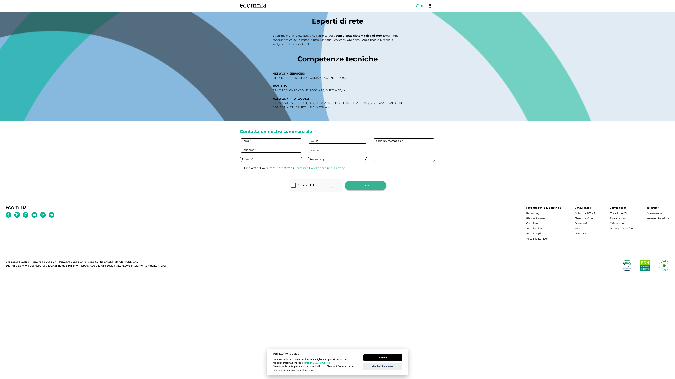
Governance (654, 213)
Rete (578, 228)
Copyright (106, 262)
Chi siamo (12, 262)
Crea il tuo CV (618, 213)
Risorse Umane (535, 218)
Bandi (119, 262)
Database (581, 233)
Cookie (24, 262)
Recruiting (533, 213)
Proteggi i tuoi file (621, 228)
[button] (419, 6)
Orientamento (619, 223)
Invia (365, 185)
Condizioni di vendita (84, 262)
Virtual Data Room (537, 238)
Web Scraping (535, 233)
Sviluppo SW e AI (585, 213)
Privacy (339, 168)
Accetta (383, 357)
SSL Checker (534, 228)
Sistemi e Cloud (584, 218)
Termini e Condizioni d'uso (314, 168)
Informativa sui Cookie (317, 362)
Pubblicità (131, 262)
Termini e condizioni (44, 262)
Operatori (581, 223)
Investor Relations (658, 218)
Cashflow (532, 223)
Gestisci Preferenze (382, 366)
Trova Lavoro (618, 218)
